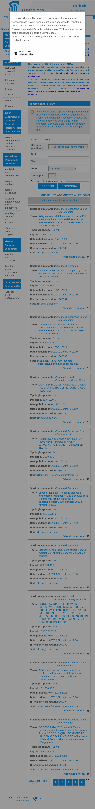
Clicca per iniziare (26, 54)
